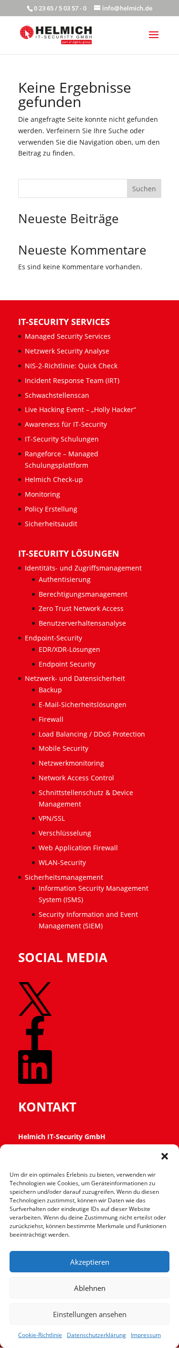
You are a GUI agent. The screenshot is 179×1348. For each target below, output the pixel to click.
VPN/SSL (52, 818)
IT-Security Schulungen (62, 438)
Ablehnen (89, 1288)
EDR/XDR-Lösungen (69, 649)
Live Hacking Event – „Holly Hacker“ (80, 409)
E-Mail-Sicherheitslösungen (82, 704)
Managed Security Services (68, 336)
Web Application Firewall (79, 847)
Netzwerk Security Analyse (67, 350)
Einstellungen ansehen (89, 1314)
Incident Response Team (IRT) (72, 380)
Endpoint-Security (53, 637)
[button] (164, 1156)
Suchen (144, 188)
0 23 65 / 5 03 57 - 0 (60, 8)
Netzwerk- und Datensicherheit (75, 678)
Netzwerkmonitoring (72, 762)
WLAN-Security (62, 862)
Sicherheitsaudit (51, 523)
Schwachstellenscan (57, 395)
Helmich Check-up (54, 479)
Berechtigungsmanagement (83, 594)
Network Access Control (77, 777)
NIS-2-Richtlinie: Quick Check (71, 365)
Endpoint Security (67, 664)
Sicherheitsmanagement (64, 877)
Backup (50, 689)
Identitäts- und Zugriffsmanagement (83, 567)
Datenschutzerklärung (96, 1335)
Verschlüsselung (65, 832)
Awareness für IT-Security (66, 424)
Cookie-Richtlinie (40, 1335)
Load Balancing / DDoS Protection (92, 733)
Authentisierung (65, 579)
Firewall (51, 719)
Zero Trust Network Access (82, 608)
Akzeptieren (89, 1262)
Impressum (146, 1335)
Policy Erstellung (52, 508)
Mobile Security (63, 748)
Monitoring (42, 494)
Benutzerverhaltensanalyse (82, 623)
